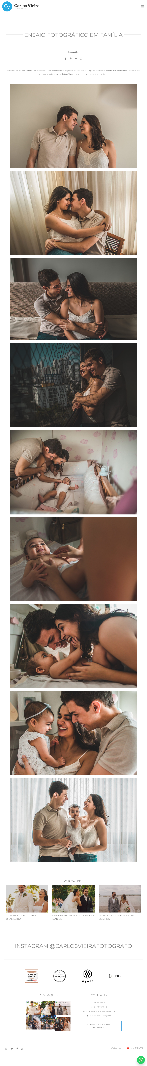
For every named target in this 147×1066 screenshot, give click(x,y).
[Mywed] (87, 976)
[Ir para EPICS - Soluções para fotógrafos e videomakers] (127, 1048)
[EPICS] (115, 976)
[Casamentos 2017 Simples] (31, 976)
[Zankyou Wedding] (59, 976)
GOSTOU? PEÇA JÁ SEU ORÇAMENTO (98, 1026)
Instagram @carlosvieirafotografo (73, 946)
